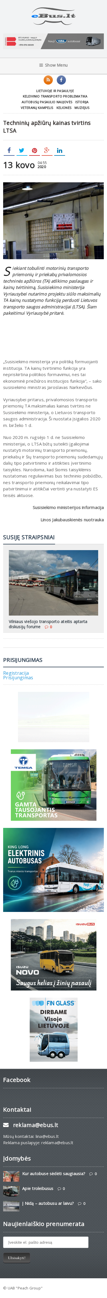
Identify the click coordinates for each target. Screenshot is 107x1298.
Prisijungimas (18, 677)
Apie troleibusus (37, 1188)
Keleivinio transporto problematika (55, 96)
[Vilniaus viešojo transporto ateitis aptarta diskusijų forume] (53, 552)
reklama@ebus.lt (35, 1125)
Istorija (81, 102)
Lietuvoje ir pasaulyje (55, 91)
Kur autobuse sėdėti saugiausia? (53, 1173)
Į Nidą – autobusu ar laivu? (48, 1203)
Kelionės (63, 107)
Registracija (16, 673)
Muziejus (81, 107)
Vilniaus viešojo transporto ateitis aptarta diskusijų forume (48, 624)
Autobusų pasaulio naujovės (47, 102)
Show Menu (56, 65)
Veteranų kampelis (37, 107)
